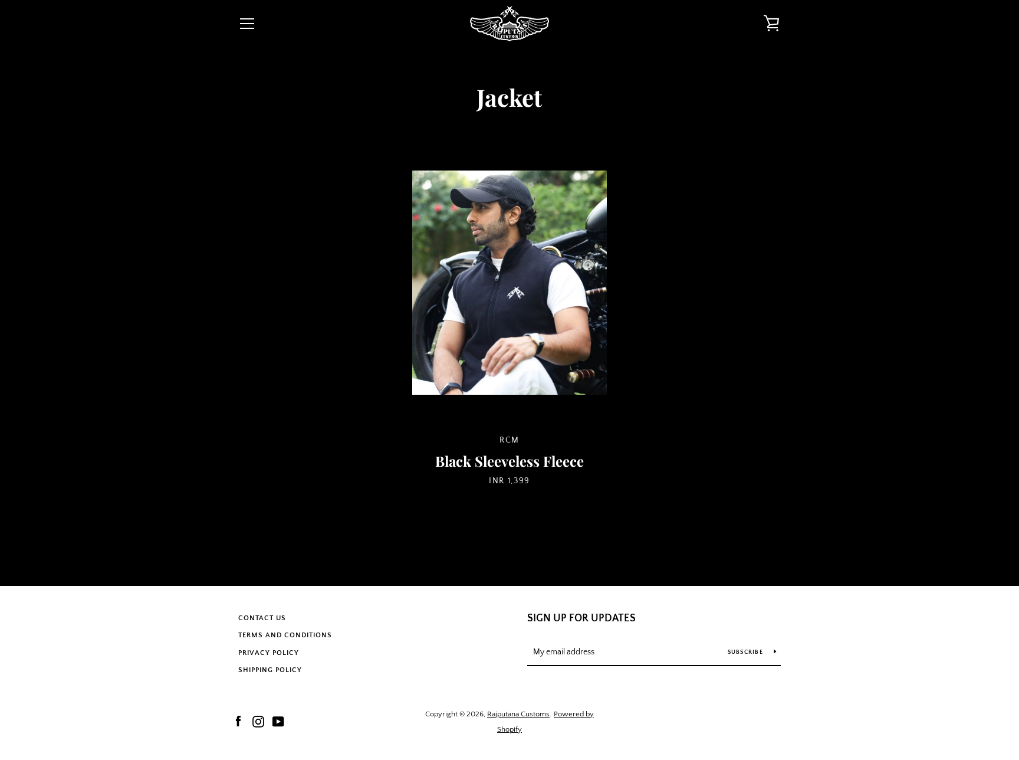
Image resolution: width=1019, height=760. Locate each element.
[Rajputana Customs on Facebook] (238, 721)
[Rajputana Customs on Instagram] (258, 721)
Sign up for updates (581, 618)
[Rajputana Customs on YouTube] (278, 721)
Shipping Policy (270, 670)
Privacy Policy (268, 653)
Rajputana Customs (518, 714)
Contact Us (262, 618)
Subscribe (746, 652)
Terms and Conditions (285, 635)
